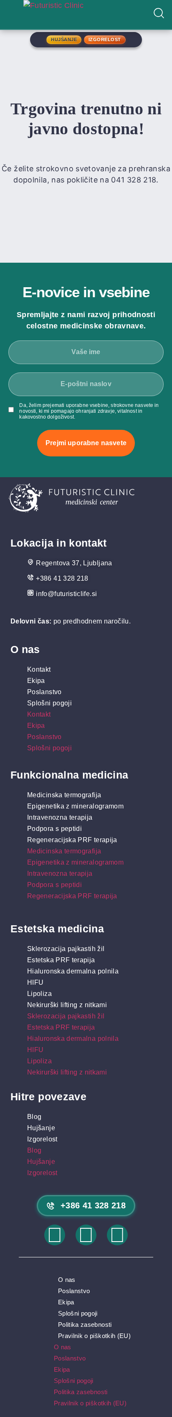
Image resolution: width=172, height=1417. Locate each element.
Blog (34, 1116)
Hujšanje (41, 1127)
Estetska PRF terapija (61, 960)
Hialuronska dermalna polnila (73, 971)
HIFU (35, 982)
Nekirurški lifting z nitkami (67, 1004)
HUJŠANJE (64, 39)
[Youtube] (117, 1235)
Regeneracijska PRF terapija (72, 839)
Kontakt (39, 669)
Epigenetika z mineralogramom (75, 806)
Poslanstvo (44, 691)
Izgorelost (42, 1139)
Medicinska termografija (64, 794)
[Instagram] (54, 1235)
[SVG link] (71, 499)
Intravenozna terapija (60, 817)
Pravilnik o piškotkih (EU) (94, 1335)
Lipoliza (39, 993)
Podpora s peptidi (54, 828)
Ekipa (36, 680)
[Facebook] (86, 1235)
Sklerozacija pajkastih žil (65, 948)
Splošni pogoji (49, 703)
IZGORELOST (105, 39)
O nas (67, 1279)
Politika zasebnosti (85, 1324)
